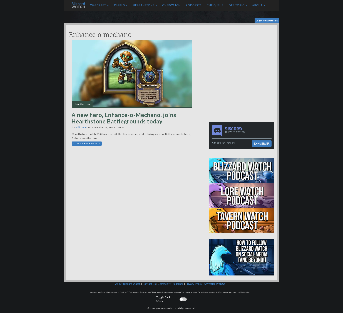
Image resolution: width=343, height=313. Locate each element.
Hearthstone (144, 5)
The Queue (215, 5)
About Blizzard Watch (128, 283)
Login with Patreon (267, 20)
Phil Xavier (81, 127)
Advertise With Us (214, 283)
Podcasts (194, 5)
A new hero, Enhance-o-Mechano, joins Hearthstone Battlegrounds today (123, 118)
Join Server (261, 143)
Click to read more (85, 143)
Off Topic (237, 5)
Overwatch (171, 5)
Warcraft (98, 5)
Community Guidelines (170, 283)
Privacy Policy (193, 283)
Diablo (120, 5)
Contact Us (149, 283)
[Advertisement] (242, 50)
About (257, 5)
